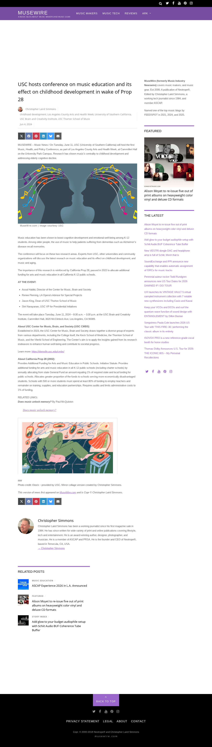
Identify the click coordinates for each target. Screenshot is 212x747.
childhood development (33, 114)
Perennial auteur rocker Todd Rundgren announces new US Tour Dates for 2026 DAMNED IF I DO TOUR (165, 281)
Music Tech (111, 13)
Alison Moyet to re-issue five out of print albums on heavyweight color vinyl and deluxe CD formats (57, 605)
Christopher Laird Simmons (41, 109)
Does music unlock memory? (39, 410)
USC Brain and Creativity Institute (38, 118)
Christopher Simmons (56, 520)
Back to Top (106, 701)
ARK (145, 13)
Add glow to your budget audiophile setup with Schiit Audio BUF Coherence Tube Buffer (58, 626)
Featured (38, 596)
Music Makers (87, 13)
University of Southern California (113, 114)
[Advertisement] (106, 45)
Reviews (131, 13)
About (122, 721)
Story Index (39, 616)
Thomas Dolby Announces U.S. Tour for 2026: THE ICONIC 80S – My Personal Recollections (169, 353)
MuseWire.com (68, 492)
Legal (108, 721)
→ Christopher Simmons (51, 548)
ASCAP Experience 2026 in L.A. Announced (59, 585)
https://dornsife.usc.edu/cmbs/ (48, 351)
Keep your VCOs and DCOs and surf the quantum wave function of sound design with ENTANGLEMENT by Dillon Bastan (168, 312)
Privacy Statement (83, 721)
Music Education (42, 580)
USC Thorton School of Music (74, 118)
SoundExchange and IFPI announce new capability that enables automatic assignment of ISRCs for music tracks (168, 266)
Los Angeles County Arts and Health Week (70, 114)
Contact (138, 721)
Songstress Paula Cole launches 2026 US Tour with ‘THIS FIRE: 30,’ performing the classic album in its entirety (167, 327)
